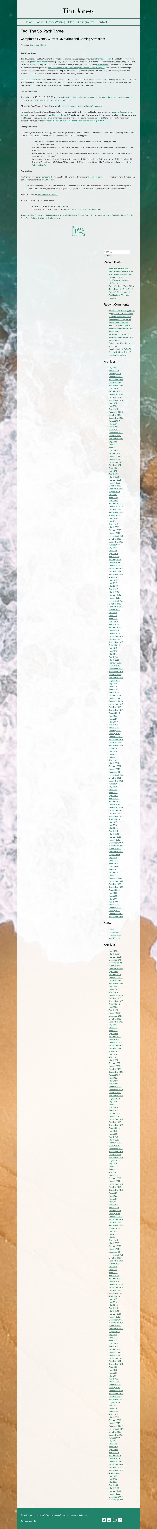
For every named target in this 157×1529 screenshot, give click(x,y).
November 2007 (116, 916)
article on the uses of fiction (71, 106)
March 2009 (114, 869)
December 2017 (116, 565)
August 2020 (114, 491)
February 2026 (115, 373)
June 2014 (113, 686)
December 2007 (116, 913)
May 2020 (113, 497)
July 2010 (113, 822)
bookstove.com (95, 177)
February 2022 (115, 453)
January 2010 (114, 840)
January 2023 (114, 429)
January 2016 (114, 630)
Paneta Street (102, 64)
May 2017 (113, 586)
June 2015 (113, 651)
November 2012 (116, 739)
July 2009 (113, 857)
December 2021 (116, 459)
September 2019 (116, 512)
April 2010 (113, 831)
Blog (71, 21)
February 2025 (115, 391)
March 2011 (114, 798)
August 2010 (114, 819)
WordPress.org (115, 938)
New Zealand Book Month (32, 79)
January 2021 (114, 483)
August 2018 (114, 545)
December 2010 (116, 807)
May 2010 (113, 828)
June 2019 (113, 521)
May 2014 (113, 689)
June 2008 (113, 896)
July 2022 (113, 441)
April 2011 (113, 795)
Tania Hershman (119, 215)
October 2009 (115, 848)
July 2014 (113, 683)
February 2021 (115, 480)
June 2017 (113, 583)
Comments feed (115, 935)
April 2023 (113, 426)
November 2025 (116, 379)
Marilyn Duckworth (39, 61)
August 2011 (114, 784)
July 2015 (113, 648)
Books (39, 21)
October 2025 (115, 382)
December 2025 (116, 376)
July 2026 (113, 367)
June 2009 (113, 860)
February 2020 (115, 503)
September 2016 (116, 606)
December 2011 (116, 772)
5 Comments (56, 218)
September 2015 (116, 642)
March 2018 (114, 556)
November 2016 (116, 601)
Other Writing (55, 21)
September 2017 (116, 574)
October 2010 (115, 813)
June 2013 (113, 719)
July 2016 (113, 612)
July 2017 (113, 580)
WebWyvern (47, 1515)
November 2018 (116, 536)
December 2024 (116, 394)
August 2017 (114, 577)
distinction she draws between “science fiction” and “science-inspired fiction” (75, 120)
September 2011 (116, 781)
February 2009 (115, 872)
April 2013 (113, 724)
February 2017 (115, 595)
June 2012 (113, 754)
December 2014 (116, 668)
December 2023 (116, 412)
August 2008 (114, 890)
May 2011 (113, 792)
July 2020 (113, 494)
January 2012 (114, 769)
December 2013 (116, 701)
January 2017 (114, 598)
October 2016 (115, 604)
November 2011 (116, 775)
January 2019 (114, 533)
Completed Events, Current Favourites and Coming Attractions (63, 39)
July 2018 (113, 547)
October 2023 (115, 415)
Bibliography (85, 21)
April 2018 (113, 553)
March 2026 (114, 370)
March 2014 (114, 692)
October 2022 (115, 435)
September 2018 (116, 542)
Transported (46, 177)
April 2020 (113, 500)
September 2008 (116, 887)
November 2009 (116, 845)
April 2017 (113, 589)
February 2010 (115, 837)
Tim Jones (78, 11)
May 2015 (113, 654)
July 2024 (113, 403)
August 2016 (114, 609)
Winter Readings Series (41, 218)
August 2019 (114, 515)
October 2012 (115, 742)
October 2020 (115, 486)
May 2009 (113, 863)
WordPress (60, 1515)
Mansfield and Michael (118, 268)
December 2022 (116, 432)
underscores (74, 1515)
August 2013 (114, 713)
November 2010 (116, 810)
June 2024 (113, 406)
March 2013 (114, 727)
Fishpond (70, 209)
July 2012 (113, 751)
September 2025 (116, 385)
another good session (102, 59)
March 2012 (114, 763)
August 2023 (114, 421)
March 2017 (114, 592)
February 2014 (115, 695)
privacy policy (32, 1521)
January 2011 (114, 804)
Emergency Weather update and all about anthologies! (121, 328)
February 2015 (115, 663)
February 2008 (115, 907)
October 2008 (115, 884)
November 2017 (116, 568)
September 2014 (116, 677)
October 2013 (115, 707)
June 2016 (113, 615)
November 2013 (116, 704)
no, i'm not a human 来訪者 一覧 (122, 310)
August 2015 (114, 645)
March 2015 (114, 660)
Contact (102, 21)
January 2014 (114, 698)
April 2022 (113, 450)
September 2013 (116, 710)
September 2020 (116, 488)
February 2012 (115, 766)
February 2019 (115, 530)
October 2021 (115, 465)
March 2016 (114, 624)
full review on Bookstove (47, 194)
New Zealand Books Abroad (89, 209)
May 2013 (113, 722)
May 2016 (113, 618)
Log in (111, 929)
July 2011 (113, 786)
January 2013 (114, 733)
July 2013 (113, 716)
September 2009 (116, 851)
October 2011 (115, 778)
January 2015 (114, 665)
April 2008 (113, 902)
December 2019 (116, 506)
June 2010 (113, 825)
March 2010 (114, 834)
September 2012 (116, 745)
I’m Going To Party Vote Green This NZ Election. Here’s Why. (120, 352)
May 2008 (113, 899)
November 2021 (116, 462)
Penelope (113, 334)
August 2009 (114, 854)
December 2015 (116, 633)
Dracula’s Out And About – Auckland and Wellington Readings (120, 295)
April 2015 (113, 657)
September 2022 (116, 438)
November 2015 (116, 636)
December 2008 (116, 878)
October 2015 (115, 639)
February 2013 (115, 730)
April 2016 (113, 621)
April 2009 (113, 866)
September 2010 (116, 816)
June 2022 (113, 444)
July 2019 (113, 518)
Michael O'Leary (52, 215)
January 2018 (114, 562)
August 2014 (114, 680)
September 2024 (116, 400)
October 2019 (115, 509)
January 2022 (114, 456)
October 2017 (115, 571)
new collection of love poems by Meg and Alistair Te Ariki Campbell (76, 67)
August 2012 (114, 748)
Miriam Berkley (66, 215)
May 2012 (113, 757)
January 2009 (114, 875)
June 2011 (113, 789)
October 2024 (115, 397)
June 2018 (113, 550)
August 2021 (114, 468)
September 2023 (116, 418)
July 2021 (113, 471)
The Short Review (59, 115)
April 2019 (113, 524)
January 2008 (114, 910)
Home (28, 21)
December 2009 (116, 843)
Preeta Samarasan (93, 106)
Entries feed (114, 932)
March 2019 (114, 527)
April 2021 (113, 474)
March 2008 (114, 904)
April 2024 (113, 409)
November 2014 (116, 671)
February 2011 (115, 801)
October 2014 (115, 674)
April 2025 (113, 388)
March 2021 (114, 477)
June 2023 (113, 424)
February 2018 (115, 559)
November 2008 (116, 881)
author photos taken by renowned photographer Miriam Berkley (93, 97)
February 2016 (115, 627)
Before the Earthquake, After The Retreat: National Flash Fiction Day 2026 (121, 274)
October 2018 (115, 539)
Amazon (64, 206)
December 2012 (116, 736)
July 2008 (113, 893)
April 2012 (113, 760)
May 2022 (113, 447)
